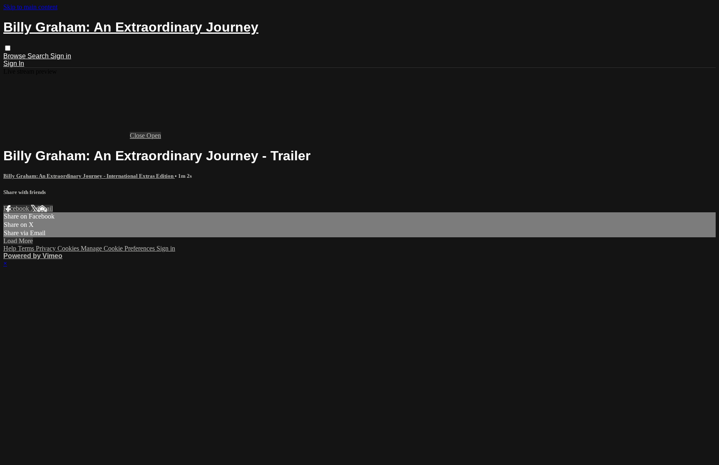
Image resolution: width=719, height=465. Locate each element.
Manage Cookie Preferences (118, 248)
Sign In (13, 63)
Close (138, 135)
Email (45, 208)
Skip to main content (30, 6)
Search (38, 56)
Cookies (69, 248)
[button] (7, 48)
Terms (27, 248)
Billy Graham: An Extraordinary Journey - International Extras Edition (89, 176)
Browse (15, 56)
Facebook (17, 208)
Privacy (46, 248)
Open (153, 135)
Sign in (60, 56)
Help (10, 248)
